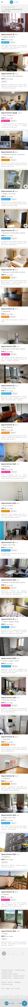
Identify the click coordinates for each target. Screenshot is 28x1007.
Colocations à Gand (18, 978)
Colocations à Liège (20, 970)
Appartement (7, 34)
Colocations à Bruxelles (7, 970)
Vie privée (17, 988)
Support (8, 988)
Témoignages (17, 982)
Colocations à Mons (7, 976)
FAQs (3, 988)
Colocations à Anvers (7, 978)
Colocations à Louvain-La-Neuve (10, 974)
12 (23, 953)
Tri (8, 7)
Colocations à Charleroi (19, 976)
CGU (12, 988)
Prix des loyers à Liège (7, 984)
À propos (4, 982)
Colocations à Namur (7, 972)
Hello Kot (10, 982)
